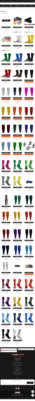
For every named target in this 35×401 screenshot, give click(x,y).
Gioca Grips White (17, 341)
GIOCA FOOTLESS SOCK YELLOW (6, 120)
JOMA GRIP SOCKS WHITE (17, 47)
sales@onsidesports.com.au (17, 362)
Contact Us (17, 377)
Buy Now (29, 81)
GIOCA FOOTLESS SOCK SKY (6, 155)
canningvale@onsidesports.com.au (17, 372)
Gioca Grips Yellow (17, 188)
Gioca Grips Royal (29, 325)
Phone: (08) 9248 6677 (17, 365)
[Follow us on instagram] (19, 388)
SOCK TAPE (6, 47)
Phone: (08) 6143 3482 (17, 374)
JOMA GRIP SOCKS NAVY (29, 65)
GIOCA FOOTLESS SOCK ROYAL (29, 138)
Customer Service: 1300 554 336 (17, 363)
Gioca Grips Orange (29, 291)
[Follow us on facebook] (16, 388)
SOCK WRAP (17, 28)
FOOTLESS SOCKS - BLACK (29, 241)
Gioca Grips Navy (17, 325)
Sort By (2, 13)
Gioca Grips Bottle (29, 309)
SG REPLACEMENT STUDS (29, 155)
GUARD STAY (29, 28)
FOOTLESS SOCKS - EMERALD (17, 207)
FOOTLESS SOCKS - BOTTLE (29, 207)
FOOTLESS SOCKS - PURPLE (17, 241)
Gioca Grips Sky (6, 325)
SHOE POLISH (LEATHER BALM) (29, 275)
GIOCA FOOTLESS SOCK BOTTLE (17, 138)
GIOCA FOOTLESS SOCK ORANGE (17, 120)
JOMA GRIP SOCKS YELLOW (29, 47)
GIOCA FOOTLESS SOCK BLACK (29, 83)
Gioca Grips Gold (17, 309)
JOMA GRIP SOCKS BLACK (17, 81)
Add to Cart (29, 80)
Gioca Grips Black (6, 341)
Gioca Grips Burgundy (6, 291)
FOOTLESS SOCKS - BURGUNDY (6, 241)
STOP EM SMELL (6, 207)
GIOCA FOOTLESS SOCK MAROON (6, 138)
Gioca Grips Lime (29, 172)
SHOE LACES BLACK (6, 28)
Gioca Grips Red (17, 291)
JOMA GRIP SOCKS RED (6, 81)
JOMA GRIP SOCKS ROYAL (17, 65)
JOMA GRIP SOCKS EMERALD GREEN (6, 65)
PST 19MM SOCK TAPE (29, 188)
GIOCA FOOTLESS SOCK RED (29, 120)
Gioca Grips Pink (6, 172)
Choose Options (6, 27)
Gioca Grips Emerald (17, 172)
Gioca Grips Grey (6, 188)
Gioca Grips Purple (6, 309)
